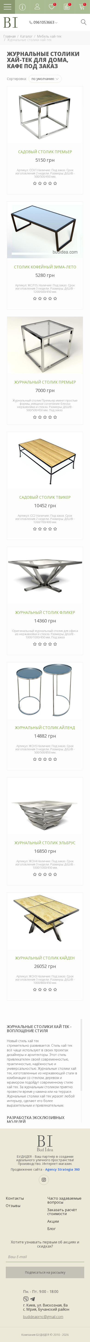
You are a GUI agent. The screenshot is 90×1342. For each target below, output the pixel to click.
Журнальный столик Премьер (45, 382)
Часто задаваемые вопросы (64, 1200)
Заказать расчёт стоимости (62, 1212)
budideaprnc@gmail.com (43, 1316)
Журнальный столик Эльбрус (45, 843)
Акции (53, 1221)
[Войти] (37, 7)
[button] (45, 23)
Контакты (15, 1198)
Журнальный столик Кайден (45, 958)
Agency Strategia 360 (62, 1169)
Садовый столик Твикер (45, 497)
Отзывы (13, 1206)
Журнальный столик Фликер (45, 613)
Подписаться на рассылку (45, 1272)
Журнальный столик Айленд (45, 728)
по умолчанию (43, 78)
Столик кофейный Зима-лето (45, 267)
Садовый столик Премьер (45, 152)
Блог (51, 1229)
